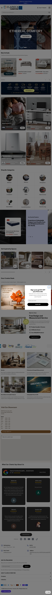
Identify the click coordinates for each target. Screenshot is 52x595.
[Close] (49, 287)
